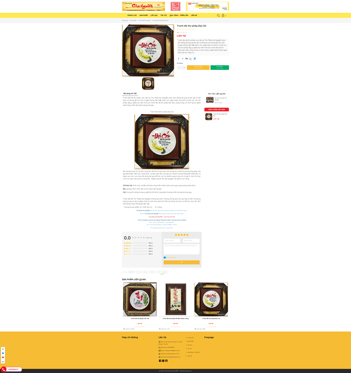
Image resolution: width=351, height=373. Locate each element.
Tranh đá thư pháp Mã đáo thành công (139, 318)
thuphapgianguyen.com (173, 357)
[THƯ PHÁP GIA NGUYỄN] (143, 6)
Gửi (182, 262)
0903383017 (13, 369)
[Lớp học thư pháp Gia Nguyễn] (210, 100)
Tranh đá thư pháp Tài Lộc (210, 318)
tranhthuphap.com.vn (172, 354)
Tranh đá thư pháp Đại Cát (174, 318)
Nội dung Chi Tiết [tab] (130, 93)
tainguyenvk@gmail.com (172, 350)
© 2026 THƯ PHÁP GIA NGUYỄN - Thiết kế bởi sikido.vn (175, 371)
